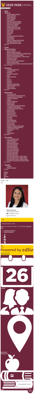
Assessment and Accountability (15, 97)
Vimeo (5, 243)
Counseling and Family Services (15, 108)
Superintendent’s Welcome (13, 14)
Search (4, 178)
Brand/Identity (10, 37)
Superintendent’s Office (13, 128)
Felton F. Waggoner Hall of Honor (15, 40)
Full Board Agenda (12, 59)
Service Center (10, 123)
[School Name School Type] (17, 5)
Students (6, 172)
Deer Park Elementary (12, 144)
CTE (8, 78)
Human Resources (11, 113)
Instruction (9, 72)
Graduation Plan (11, 71)
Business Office (11, 102)
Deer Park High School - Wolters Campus (17, 159)
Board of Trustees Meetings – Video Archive (18, 56)
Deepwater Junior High (13, 150)
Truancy (9, 131)
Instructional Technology (13, 84)
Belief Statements (11, 18)
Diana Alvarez (11, 210)
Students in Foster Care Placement (15, 126)
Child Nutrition (11, 104)
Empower (9, 81)
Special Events (10, 39)
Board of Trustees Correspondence (15, 60)
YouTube (5, 239)
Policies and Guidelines (13, 24)
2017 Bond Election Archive (14, 41)
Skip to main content (6, 1)
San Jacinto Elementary (13, 149)
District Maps (10, 30)
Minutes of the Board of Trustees (15, 55)
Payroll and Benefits (12, 115)
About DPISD (10, 20)
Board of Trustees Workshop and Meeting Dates (19, 53)
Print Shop (9, 117)
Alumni (9, 34)
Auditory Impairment (12, 101)
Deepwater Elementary (12, 143)
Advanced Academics (12, 74)
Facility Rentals (11, 110)
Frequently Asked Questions (14, 21)
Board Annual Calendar (13, 62)
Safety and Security (12, 121)
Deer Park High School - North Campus (17, 156)
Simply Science (11, 87)
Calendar (9, 166)
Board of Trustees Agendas (13, 52)
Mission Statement (11, 15)
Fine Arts (9, 82)
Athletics (9, 100)
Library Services (11, 114)
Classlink (6, 176)
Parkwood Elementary (12, 147)
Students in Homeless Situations (15, 127)
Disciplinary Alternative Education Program (18, 160)
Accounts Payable (11, 94)
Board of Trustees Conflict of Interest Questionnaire (20, 63)
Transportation (10, 133)
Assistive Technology (12, 98)
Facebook (5, 235)
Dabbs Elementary (11, 141)
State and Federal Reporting (14, 23)
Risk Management (11, 120)
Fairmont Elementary (12, 146)
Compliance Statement (9, 230)
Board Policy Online (12, 58)
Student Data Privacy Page (13, 27)
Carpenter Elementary (12, 140)
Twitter (5, 237)
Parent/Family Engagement (13, 28)
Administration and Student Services (16, 95)
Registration (10, 33)
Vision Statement (11, 17)
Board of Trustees (11, 50)
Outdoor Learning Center (13, 85)
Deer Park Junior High (12, 152)
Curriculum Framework (13, 69)
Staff (5, 175)
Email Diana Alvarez (13, 213)
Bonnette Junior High (12, 153)
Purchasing (9, 118)
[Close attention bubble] (31, 380)
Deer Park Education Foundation (15, 36)
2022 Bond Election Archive (14, 43)
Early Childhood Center (13, 139)
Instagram (5, 241)
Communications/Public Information (16, 105)
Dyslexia (9, 79)
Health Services (11, 111)
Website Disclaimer (8, 232)
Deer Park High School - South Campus (17, 157)
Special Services (11, 124)
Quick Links (10, 31)
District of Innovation (12, 26)
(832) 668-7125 (12, 215)
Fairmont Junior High (12, 154)
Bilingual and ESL (11, 76)
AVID (8, 75)
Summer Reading (11, 88)
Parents (5, 173)
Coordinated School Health (14, 107)
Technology (10, 130)
